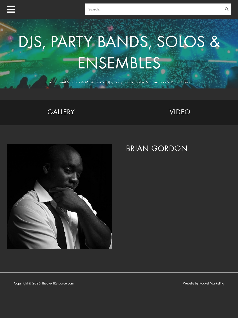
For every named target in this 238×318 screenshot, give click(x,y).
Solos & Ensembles (151, 82)
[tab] (61, 112)
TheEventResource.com (58, 283)
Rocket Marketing (211, 283)
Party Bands (123, 82)
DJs (109, 82)
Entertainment (55, 82)
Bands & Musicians (85, 82)
